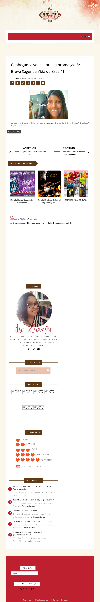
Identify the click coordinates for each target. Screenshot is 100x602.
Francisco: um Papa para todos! (25, 510)
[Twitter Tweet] (12, 83)
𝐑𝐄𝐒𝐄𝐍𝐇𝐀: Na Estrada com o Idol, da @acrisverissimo (34, 500)
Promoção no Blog (14, 132)
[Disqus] (50, 245)
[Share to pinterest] (33, 83)
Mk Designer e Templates (59, 600)
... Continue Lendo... (20, 495)
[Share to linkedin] (38, 83)
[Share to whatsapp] (28, 83)
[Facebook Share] (17, 83)
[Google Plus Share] (23, 83)
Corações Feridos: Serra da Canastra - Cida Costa (32, 521)
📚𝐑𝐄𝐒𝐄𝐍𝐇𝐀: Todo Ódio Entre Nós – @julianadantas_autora (27, 533)
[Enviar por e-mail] (43, 83)
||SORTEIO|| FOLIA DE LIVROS (75, 200)
